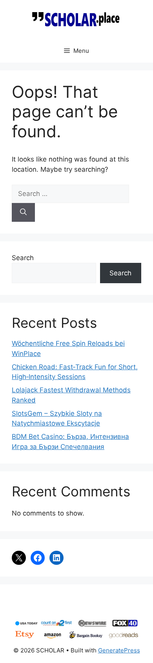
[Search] (23, 212)
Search (23, 258)
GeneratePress (119, 650)
